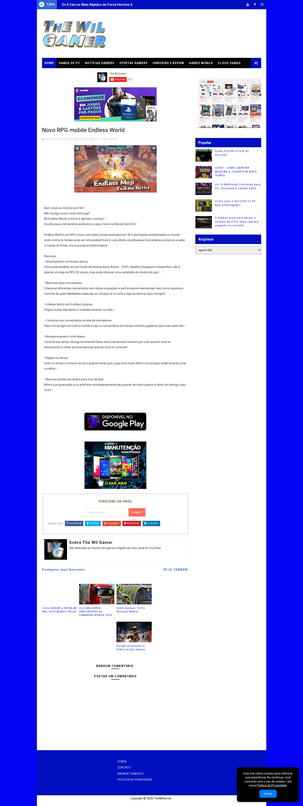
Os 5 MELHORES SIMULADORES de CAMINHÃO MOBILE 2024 (95, 612)
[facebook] (255, 4)
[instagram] (262, 4)
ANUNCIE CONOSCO (130, 773)
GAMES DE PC (69, 63)
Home (49, 63)
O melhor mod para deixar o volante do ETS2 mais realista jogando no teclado (237, 221)
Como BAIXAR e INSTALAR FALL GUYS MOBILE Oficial (59, 610)
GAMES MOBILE (201, 63)
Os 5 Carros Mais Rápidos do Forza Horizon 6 (97, 5)
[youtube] (248, 4)
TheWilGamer (162, 798)
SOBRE (122, 761)
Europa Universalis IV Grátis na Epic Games (130, 648)
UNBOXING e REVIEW (168, 63)
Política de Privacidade (272, 785)
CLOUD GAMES (229, 63)
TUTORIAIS (53, 73)
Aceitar (268, 793)
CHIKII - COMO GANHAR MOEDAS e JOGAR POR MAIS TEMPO (236, 171)
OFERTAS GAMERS (133, 63)
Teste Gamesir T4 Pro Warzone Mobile (130, 610)
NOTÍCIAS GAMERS (99, 63)
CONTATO (124, 767)
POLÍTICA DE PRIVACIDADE (135, 779)
